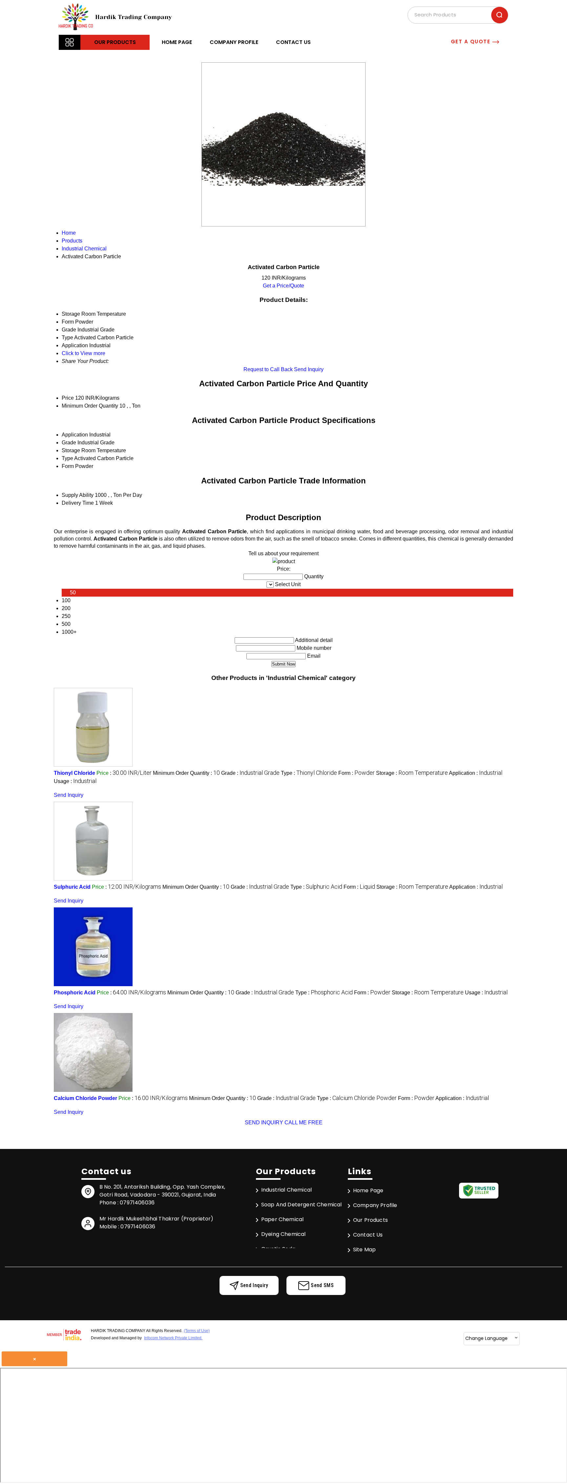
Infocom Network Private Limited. (173, 1338)
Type (67, 458)
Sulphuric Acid (72, 887)
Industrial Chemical (286, 1190)
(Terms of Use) (197, 1330)
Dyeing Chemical (283, 1234)
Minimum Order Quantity (90, 406)
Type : (309, 773)
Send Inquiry (309, 369)
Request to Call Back (268, 369)
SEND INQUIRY (264, 1122)
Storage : (412, 773)
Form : (356, 773)
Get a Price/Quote (283, 285)
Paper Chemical (282, 1219)
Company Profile (234, 42)
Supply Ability (78, 495)
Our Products (115, 42)
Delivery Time (78, 503)
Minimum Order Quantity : (186, 773)
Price (68, 398)
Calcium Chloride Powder (85, 1098)
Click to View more (83, 353)
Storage (71, 450)
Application (75, 434)
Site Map (364, 1249)
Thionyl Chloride (74, 773)
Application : (475, 773)
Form (68, 466)
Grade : (250, 773)
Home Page (177, 42)
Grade (69, 442)
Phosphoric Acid (74, 992)
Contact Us (293, 42)
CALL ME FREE (303, 1122)
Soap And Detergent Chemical (301, 1204)
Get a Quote (471, 41)
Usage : (75, 781)
